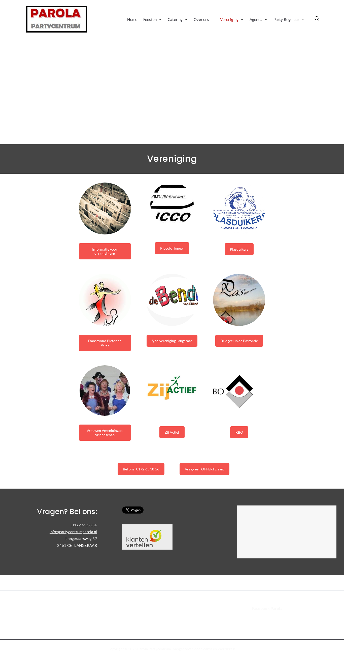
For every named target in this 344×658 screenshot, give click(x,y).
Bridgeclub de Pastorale (239, 341)
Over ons (201, 19)
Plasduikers (239, 249)
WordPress (226, 649)
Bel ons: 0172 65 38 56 (141, 469)
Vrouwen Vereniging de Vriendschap (105, 432)
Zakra (207, 649)
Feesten (150, 19)
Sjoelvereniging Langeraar (172, 341)
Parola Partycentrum (154, 649)
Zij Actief (172, 432)
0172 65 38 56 (84, 525)
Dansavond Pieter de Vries (104, 343)
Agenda (256, 19)
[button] (159, 19)
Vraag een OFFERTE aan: (204, 469)
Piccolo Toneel (172, 248)
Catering (175, 19)
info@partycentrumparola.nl (73, 531)
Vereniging (229, 19)
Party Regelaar (286, 19)
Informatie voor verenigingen (104, 251)
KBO (239, 432)
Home (132, 19)
